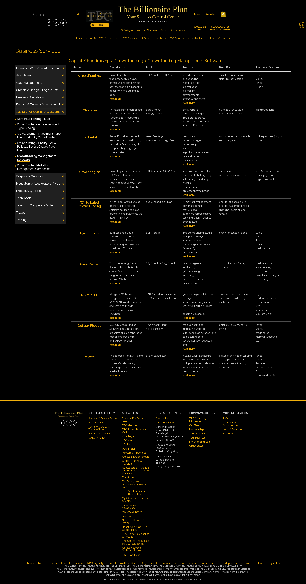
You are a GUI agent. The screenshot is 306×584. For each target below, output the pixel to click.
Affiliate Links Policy (99, 433)
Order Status (196, 445)
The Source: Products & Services (135, 542)
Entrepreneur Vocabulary (129, 506)
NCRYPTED (89, 295)
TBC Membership (108, 38)
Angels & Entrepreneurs (135, 456)
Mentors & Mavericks (134, 452)
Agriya (90, 356)
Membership (196, 429)
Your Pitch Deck (131, 554)
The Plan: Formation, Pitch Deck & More (133, 493)
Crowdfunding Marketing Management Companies (33, 167)
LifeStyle (144, 38)
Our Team (194, 425)
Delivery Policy (97, 437)
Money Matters (195, 38)
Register (211, 14)
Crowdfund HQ (89, 76)
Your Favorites (197, 437)
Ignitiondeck (89, 233)
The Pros (134, 484)
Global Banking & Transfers (132, 462)
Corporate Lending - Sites (34, 119)
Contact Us (224, 38)
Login (197, 14)
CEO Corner (176, 38)
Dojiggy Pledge (90, 325)
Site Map (228, 433)
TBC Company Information (197, 420)
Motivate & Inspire (132, 512)
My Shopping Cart (199, 441)
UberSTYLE (128, 448)
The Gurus (128, 477)
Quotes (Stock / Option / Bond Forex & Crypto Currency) (135, 470)
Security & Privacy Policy (102, 418)
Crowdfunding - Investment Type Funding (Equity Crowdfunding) (39, 135)
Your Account (197, 433)
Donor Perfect (90, 264)
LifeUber (159, 38)
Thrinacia (90, 110)
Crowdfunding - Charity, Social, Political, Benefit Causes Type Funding (37, 146)
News (212, 38)
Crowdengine (89, 172)
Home (79, 38)
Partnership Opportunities (231, 424)
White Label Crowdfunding (90, 204)
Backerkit (89, 137)
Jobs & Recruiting (233, 429)
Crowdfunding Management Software (36, 157)
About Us (91, 38)
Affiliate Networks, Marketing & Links (132, 549)
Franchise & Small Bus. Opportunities (135, 528)
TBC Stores (129, 38)
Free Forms (128, 516)
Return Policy (96, 422)
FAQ (225, 418)
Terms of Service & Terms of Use (99, 428)
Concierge (128, 436)
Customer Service (166, 422)
